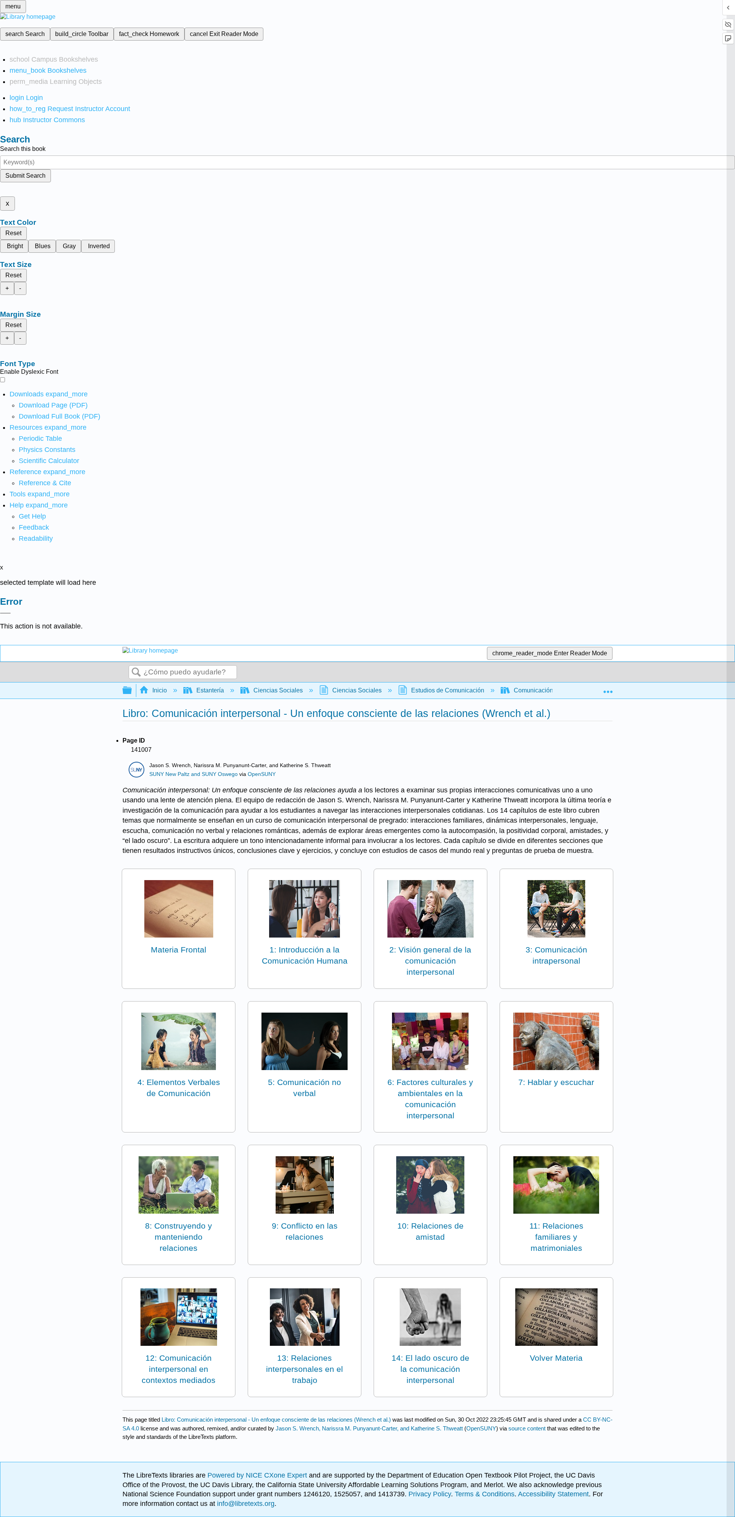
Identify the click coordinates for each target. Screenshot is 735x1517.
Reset (13, 233)
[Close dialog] (5, 613)
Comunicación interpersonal (552, 690)
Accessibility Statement (553, 1494)
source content (527, 1428)
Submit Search (25, 175)
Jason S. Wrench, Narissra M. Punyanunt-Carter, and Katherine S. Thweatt (369, 1428)
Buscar (136, 672)
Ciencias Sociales (278, 690)
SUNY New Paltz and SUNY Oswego (193, 774)
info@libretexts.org (244, 1503)
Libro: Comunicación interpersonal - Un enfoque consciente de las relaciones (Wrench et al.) (276, 1419)
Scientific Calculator (49, 461)
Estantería (210, 690)
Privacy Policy (429, 1494)
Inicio (159, 690)
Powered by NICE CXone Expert (258, 1475)
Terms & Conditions (484, 1494)
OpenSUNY (262, 774)
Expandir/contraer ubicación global (607, 688)
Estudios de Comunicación (448, 690)
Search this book (23, 149)
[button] (34, 527)
